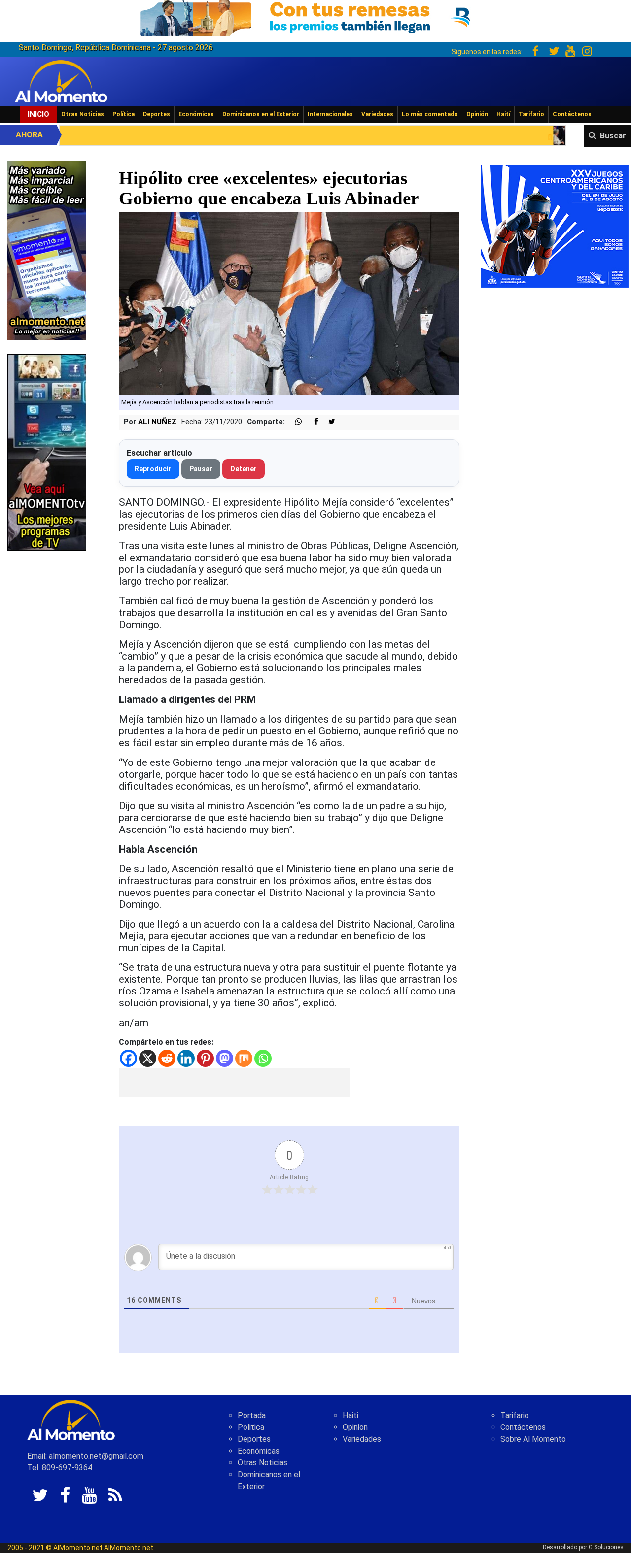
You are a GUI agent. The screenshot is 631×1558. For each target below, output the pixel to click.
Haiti (350, 1415)
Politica (251, 1427)
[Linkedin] (186, 1058)
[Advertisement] (234, 1082)
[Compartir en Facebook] (311, 422)
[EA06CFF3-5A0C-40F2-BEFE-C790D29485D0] (46, 451)
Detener (243, 469)
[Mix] (243, 1058)
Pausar (200, 469)
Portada (252, 1415)
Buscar (613, 135)
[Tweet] (327, 422)
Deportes (156, 114)
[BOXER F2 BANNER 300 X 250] (555, 225)
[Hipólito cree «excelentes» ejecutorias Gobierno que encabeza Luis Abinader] (289, 303)
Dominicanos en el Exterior (260, 114)
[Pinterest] (205, 1058)
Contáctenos (572, 114)
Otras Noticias (82, 114)
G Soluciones (606, 1547)
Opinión (477, 114)
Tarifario (531, 114)
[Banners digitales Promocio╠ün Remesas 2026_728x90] (315, 16)
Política (123, 114)
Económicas (196, 114)
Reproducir (153, 469)
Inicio (38, 114)
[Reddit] (166, 1058)
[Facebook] (128, 1058)
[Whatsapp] (263, 1058)
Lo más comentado (430, 114)
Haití (503, 114)
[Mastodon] (224, 1058)
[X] (147, 1058)
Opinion (355, 1427)
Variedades (377, 114)
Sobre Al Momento (533, 1439)
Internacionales (330, 114)
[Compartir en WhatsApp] (294, 422)
